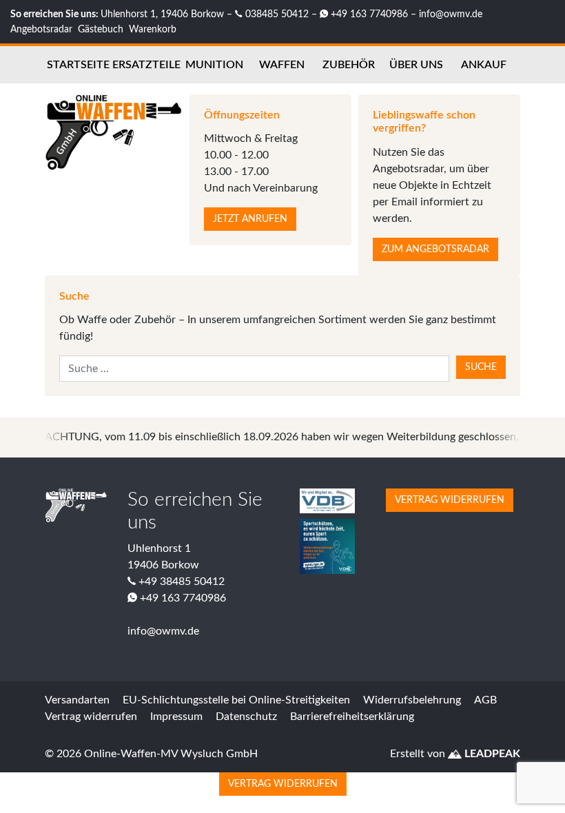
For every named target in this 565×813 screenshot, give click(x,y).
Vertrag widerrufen (449, 500)
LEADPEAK (491, 753)
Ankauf (483, 64)
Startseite (78, 64)
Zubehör (348, 64)
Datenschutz (246, 716)
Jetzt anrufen (250, 219)
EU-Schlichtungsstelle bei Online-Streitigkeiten (236, 700)
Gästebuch (100, 29)
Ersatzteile (146, 64)
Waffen (282, 64)
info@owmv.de (450, 14)
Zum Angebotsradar (435, 249)
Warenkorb (152, 29)
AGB (485, 700)
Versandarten (77, 700)
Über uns (416, 64)
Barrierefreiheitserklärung (352, 716)
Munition (214, 64)
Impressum (176, 716)
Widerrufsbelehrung (412, 700)
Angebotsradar (41, 29)
